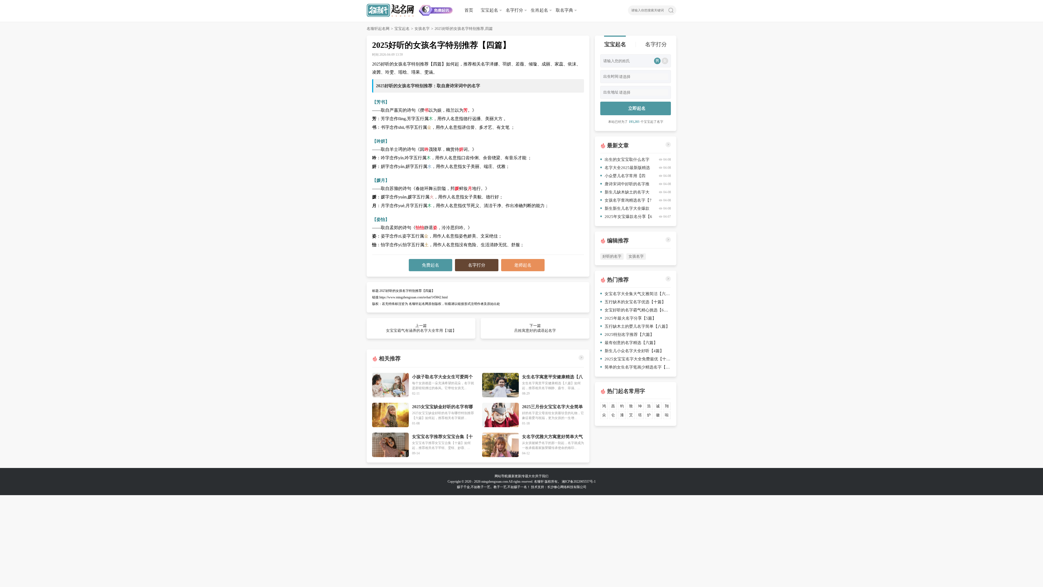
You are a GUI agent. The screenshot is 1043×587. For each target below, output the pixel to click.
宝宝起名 (489, 10)
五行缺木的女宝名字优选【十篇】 (635, 302)
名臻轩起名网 (378, 29)
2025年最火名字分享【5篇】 (630, 318)
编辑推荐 (618, 240)
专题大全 (528, 476)
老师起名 (523, 265)
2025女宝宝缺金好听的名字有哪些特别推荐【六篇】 (442, 407)
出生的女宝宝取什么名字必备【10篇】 (624, 160)
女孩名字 (422, 29)
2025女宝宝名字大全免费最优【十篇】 (638, 359)
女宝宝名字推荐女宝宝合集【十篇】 (442, 436)
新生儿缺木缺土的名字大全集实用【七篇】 (624, 193)
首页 (468, 10)
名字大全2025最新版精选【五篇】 (625, 169)
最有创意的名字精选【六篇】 (631, 343)
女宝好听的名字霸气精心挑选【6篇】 (638, 310)
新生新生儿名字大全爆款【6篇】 (624, 209)
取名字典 (564, 10)
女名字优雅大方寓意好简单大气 (552, 436)
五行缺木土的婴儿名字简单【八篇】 (637, 326)
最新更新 (514, 476)
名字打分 (514, 10)
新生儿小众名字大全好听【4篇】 (634, 351)
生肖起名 (539, 10)
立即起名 (637, 108)
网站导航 (501, 476)
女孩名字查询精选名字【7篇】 (626, 201)
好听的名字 (611, 256)
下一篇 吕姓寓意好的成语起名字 (535, 328)
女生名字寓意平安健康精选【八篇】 (552, 377)
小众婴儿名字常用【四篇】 (622, 177)
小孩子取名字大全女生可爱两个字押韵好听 (442, 377)
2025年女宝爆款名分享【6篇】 (626, 217)
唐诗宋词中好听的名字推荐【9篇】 (624, 185)
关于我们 (541, 476)
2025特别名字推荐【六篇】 (629, 334)
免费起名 (430, 265)
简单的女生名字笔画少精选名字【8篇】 (638, 367)
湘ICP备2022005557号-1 (579, 481)
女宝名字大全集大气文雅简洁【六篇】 (638, 294)
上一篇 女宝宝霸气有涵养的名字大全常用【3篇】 (421, 328)
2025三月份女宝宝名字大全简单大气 (552, 407)
